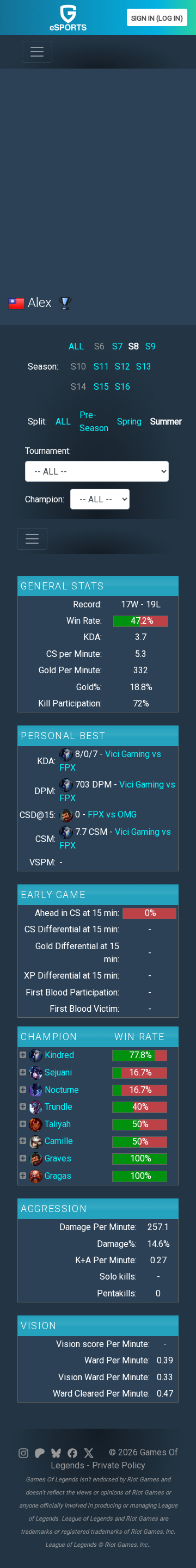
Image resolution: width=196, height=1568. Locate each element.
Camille (57, 1141)
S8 (133, 346)
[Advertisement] (98, 175)
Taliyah (56, 1124)
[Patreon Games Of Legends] (40, 1452)
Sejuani (57, 1072)
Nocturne (60, 1090)
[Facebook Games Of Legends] (72, 1452)
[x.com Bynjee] (89, 1452)
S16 (122, 387)
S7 (117, 346)
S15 (101, 387)
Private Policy (118, 1465)
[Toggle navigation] (37, 52)
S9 (150, 346)
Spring (129, 421)
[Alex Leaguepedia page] (65, 302)
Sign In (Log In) (157, 18)
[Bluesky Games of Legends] (56, 1452)
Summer (166, 421)
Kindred (58, 1055)
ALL (76, 346)
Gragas (56, 1176)
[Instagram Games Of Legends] (23, 1452)
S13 (143, 366)
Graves (56, 1158)
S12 (122, 366)
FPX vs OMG (112, 814)
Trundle (57, 1107)
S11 (101, 366)
